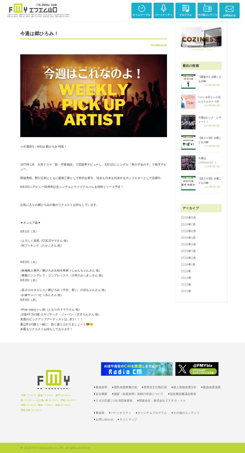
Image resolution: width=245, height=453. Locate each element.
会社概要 (101, 394)
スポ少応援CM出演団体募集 (114, 400)
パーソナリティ (164, 14)
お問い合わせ (104, 419)
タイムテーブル (141, 14)
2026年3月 (188, 251)
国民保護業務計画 (125, 387)
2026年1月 (188, 264)
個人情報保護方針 (185, 387)
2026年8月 (188, 217)
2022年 (186, 291)
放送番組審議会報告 (183, 394)
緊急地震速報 (212, 387)
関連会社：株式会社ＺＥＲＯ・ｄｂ (162, 400)
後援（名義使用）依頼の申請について (138, 394)
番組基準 (101, 387)
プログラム (185, 14)
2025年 (186, 271)
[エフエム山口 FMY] (36, 10)
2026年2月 (188, 258)
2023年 (186, 284)
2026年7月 (188, 224)
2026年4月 (188, 244)
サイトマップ (128, 419)
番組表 (100, 413)
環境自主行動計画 (155, 387)
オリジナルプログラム (152, 413)
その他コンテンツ (207, 14)
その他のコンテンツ (186, 413)
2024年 (186, 278)
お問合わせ (229, 15)
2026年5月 (188, 237)
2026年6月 (188, 231)
